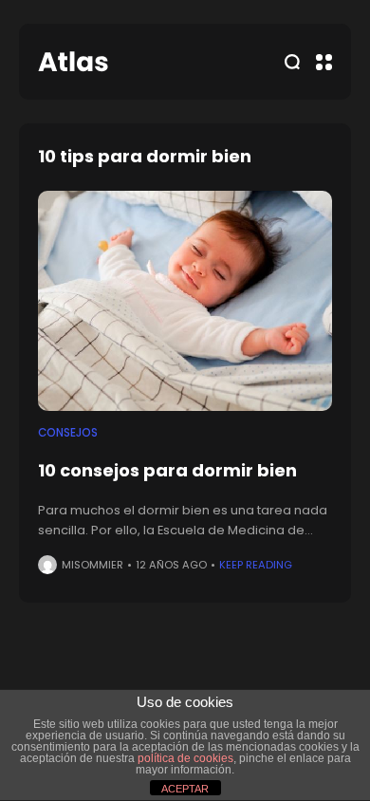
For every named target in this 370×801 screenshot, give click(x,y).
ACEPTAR (185, 788)
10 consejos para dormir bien (167, 470)
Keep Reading (255, 564)
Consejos (68, 432)
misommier (92, 564)
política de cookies (185, 758)
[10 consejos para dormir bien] (185, 301)
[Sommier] (73, 61)
